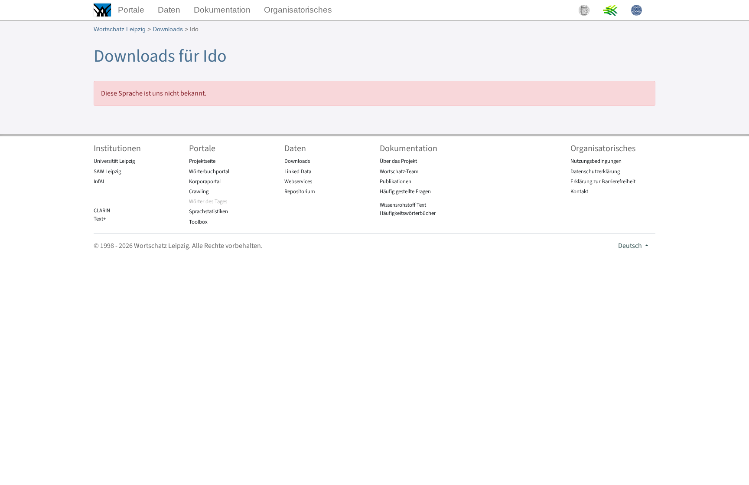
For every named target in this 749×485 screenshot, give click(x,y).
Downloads (168, 29)
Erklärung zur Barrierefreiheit (602, 181)
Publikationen (395, 181)
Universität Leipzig (114, 161)
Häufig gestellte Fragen (405, 191)
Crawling (198, 191)
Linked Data (297, 171)
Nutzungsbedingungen (596, 161)
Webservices (298, 181)
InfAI (99, 181)
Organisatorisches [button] (298, 9)
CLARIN (102, 210)
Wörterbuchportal (209, 171)
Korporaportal (205, 181)
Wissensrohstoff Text (403, 205)
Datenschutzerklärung (595, 171)
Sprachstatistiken (208, 211)
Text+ (100, 219)
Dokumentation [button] (222, 9)
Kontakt (579, 191)
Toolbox (198, 222)
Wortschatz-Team (399, 171)
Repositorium (299, 191)
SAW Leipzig (107, 171)
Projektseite (202, 161)
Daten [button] (169, 9)
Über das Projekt (398, 161)
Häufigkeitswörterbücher (408, 213)
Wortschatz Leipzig (120, 29)
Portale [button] (131, 9)
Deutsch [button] (630, 246)
